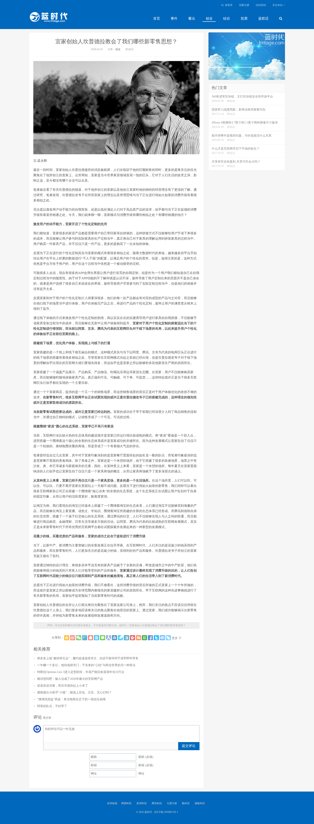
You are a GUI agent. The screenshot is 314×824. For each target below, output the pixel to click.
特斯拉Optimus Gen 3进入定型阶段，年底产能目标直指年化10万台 (80, 672)
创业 (209, 18)
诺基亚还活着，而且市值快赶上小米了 (62, 685)
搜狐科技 (200, 803)
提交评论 (188, 746)
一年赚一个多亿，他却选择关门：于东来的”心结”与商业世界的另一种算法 (86, 665)
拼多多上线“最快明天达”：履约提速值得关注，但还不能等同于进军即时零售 (87, 658)
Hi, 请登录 (227, 5)
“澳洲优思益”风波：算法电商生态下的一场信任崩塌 (71, 699)
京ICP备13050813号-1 (166, 812)
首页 (156, 18)
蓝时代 (48, 18)
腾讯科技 (157, 803)
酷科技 (186, 803)
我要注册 (244, 5)
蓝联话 (263, 18)
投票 (244, 18)
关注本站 (277, 5)
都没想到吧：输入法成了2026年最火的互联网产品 (70, 678)
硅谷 (226, 18)
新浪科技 (141, 803)
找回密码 (261, 5)
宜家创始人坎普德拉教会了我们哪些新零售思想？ (116, 41)
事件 (174, 18)
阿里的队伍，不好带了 (52, 706)
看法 (191, 18)
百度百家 (172, 803)
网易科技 (126, 803)
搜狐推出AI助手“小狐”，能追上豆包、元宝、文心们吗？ (74, 692)
